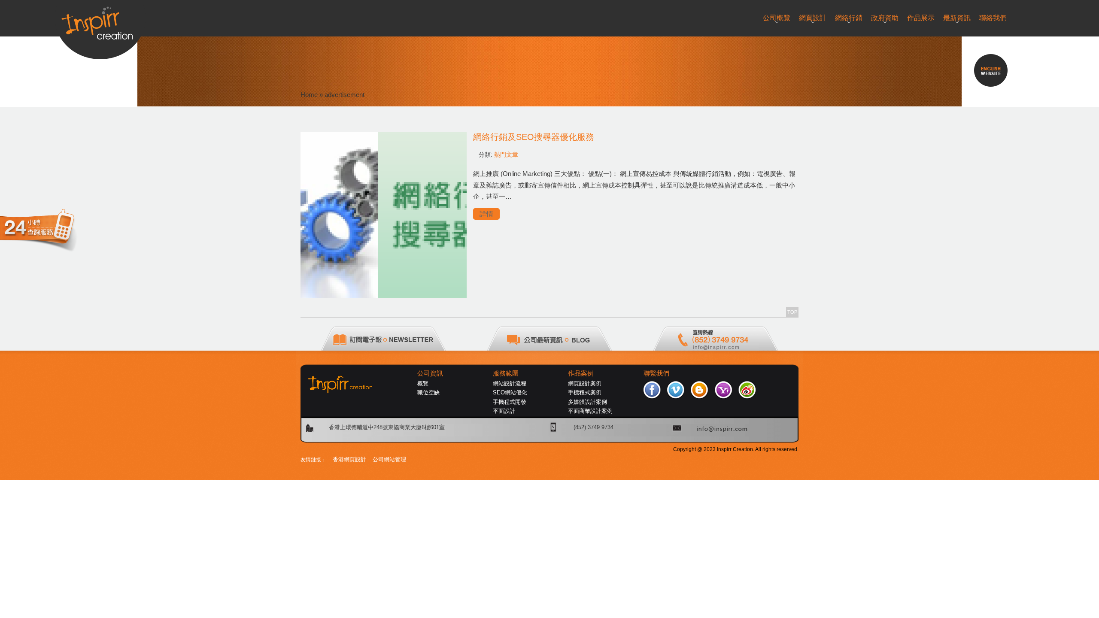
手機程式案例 (584, 392)
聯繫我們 (656, 373)
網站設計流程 (509, 383)
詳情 (486, 214)
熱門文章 (506, 154)
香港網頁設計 (349, 459)
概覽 (422, 383)
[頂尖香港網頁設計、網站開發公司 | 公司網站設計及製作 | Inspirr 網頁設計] (100, 20)
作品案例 (581, 373)
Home (309, 94)
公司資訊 (430, 373)
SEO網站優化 (510, 392)
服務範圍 (506, 373)
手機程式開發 (509, 402)
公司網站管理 (389, 459)
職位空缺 (428, 392)
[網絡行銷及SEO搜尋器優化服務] (384, 296)
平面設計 (504, 411)
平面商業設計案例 (590, 411)
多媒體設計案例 (587, 402)
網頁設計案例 (584, 383)
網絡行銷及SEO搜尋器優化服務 (533, 137)
